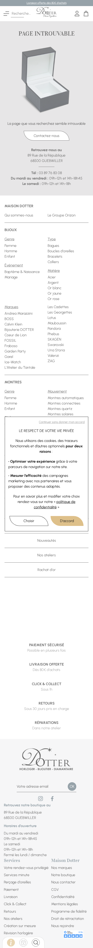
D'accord (67, 521)
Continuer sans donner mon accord (62, 422)
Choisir (28, 521)
